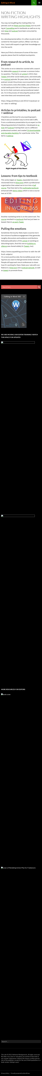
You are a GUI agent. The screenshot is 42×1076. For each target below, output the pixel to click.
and (22, 25)
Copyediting (10, 28)
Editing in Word (8, 2)
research (15, 71)
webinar (10, 136)
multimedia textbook (30, 188)
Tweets (4, 76)
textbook (19, 219)
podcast (15, 31)
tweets (5, 270)
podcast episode (28, 268)
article (24, 74)
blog (6, 31)
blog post (13, 268)
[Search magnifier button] (39, 287)
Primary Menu (39, 2)
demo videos (18, 190)
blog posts (20, 182)
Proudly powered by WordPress (20, 1073)
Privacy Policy (5, 1073)
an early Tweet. (18, 222)
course (3, 219)
